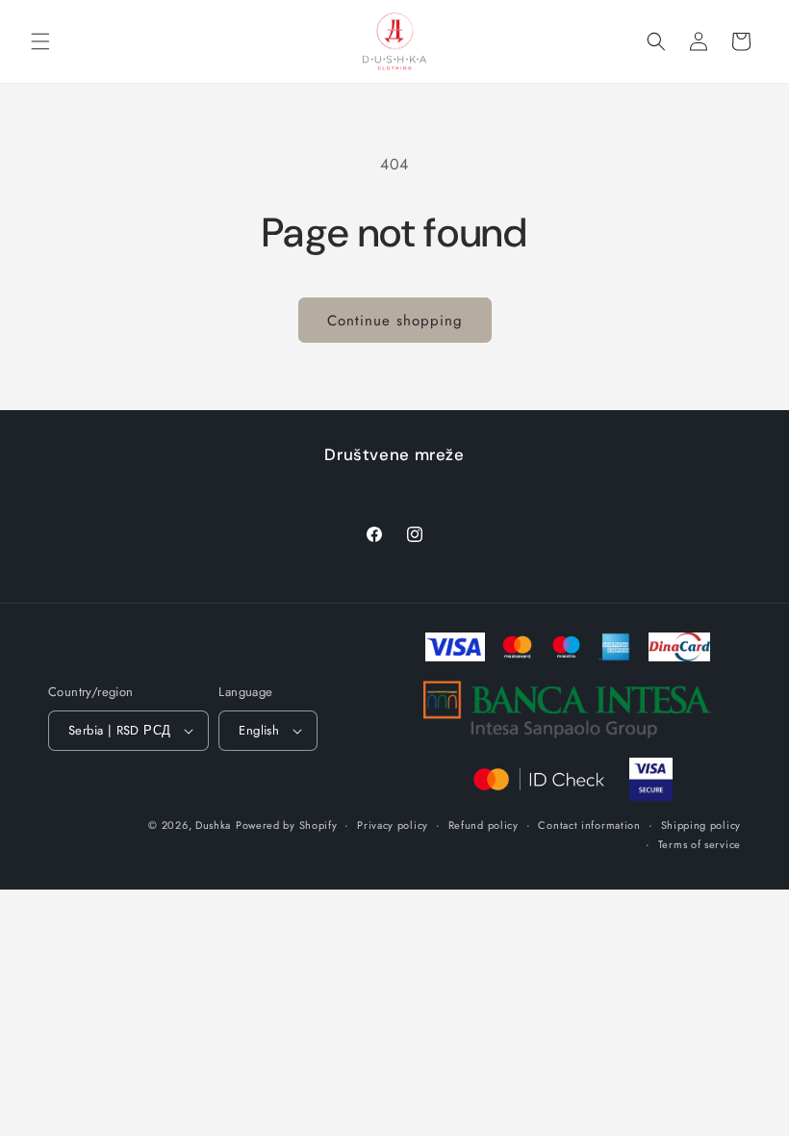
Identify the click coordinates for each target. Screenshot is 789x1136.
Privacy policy (392, 825)
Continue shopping (395, 320)
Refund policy (483, 825)
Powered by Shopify (287, 825)
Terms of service (699, 844)
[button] (40, 41)
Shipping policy (701, 825)
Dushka (213, 825)
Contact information (589, 825)
